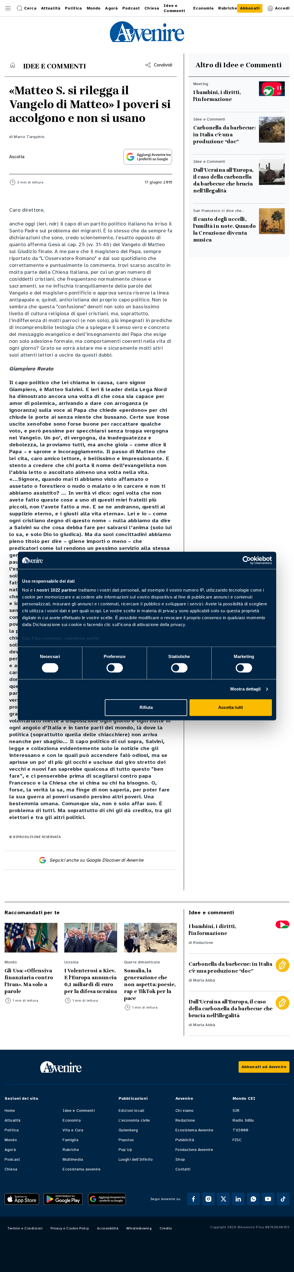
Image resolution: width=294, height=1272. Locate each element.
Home (10, 1110)
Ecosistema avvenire (81, 1169)
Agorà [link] (111, 8)
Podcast (12, 1159)
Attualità (12, 1120)
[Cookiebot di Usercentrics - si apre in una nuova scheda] (247, 560)
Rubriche (71, 1149)
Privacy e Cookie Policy (70, 1228)
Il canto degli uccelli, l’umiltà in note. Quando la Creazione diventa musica (224, 229)
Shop (180, 1159)
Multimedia (73, 1159)
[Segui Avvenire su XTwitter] (223, 1199)
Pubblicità (184, 1139)
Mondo (11, 1139)
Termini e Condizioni (24, 1228)
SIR (236, 1110)
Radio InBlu (243, 1120)
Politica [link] (73, 8)
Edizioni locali (131, 1110)
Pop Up (125, 1149)
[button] (8, 8)
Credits (166, 1228)
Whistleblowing (139, 1228)
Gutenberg (128, 1130)
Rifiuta (146, 707)
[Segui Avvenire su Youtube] (268, 1199)
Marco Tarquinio (29, 136)
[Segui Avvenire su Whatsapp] (253, 1199)
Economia (71, 1120)
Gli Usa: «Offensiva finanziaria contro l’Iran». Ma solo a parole (29, 980)
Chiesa (11, 1169)
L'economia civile (134, 1120)
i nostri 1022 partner (55, 590)
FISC (237, 1139)
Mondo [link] (94, 8)
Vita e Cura (73, 1130)
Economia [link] (203, 8)
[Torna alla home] (12, 65)
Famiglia (70, 1139)
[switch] (115, 668)
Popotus (126, 1139)
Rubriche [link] (227, 8)
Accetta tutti (230, 707)
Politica (12, 1130)
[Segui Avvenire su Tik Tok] (283, 1199)
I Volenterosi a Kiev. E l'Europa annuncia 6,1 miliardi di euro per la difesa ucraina (90, 980)
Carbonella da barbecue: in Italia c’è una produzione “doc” (224, 135)
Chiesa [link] (151, 8)
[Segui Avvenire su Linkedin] (238, 1199)
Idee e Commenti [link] (174, 8)
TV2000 (241, 1130)
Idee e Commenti (78, 1110)
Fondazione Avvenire (194, 1149)
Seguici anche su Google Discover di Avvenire (96, 860)
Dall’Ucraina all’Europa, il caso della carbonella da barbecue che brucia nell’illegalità (223, 180)
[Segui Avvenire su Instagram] (208, 1199)
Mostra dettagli (245, 689)
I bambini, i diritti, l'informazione (217, 95)
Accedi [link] (282, 8)
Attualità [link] (50, 8)
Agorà (10, 1149)
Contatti (182, 1169)
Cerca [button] (30, 8)
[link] (249, 8)
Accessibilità (108, 1228)
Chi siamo (184, 1110)
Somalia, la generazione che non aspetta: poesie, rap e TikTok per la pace (149, 984)
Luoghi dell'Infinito (136, 1159)
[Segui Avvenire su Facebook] (193, 1199)
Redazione (203, 942)
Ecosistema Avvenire (194, 1130)
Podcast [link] (131, 8)
